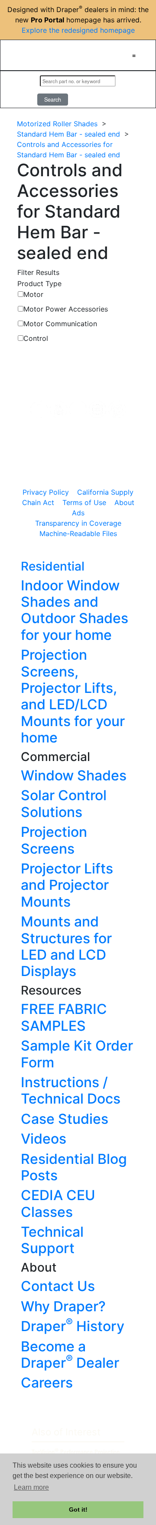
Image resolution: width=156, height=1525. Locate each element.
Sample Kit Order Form (77, 1053)
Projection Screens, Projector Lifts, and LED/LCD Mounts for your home (73, 696)
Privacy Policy (46, 492)
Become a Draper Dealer (70, 1354)
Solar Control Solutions (64, 803)
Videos (43, 1138)
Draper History (72, 1326)
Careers (47, 1382)
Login (21, 89)
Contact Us (58, 1286)
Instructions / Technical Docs (70, 1090)
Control (35, 338)
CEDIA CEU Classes (58, 1203)
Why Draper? (63, 1306)
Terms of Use (84, 502)
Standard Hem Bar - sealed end (68, 134)
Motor (33, 294)
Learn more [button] (31, 1487)
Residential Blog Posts (74, 1167)
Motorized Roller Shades (57, 123)
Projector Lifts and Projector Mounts (67, 885)
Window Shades (74, 775)
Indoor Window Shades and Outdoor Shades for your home (74, 610)
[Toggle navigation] (134, 55)
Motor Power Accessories (65, 309)
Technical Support (52, 1240)
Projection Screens (54, 840)
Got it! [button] (78, 1509)
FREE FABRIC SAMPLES (64, 1017)
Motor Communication (60, 323)
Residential (52, 566)
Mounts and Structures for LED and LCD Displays (66, 946)
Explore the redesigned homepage (78, 30)
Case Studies (64, 1118)
